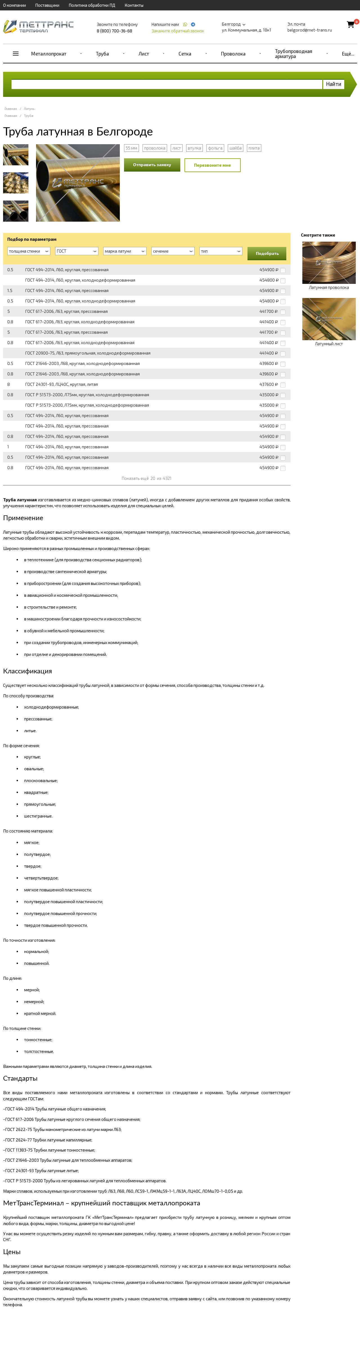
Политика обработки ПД (92, 5)
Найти (333, 84)
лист (176, 147)
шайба (236, 147)
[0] (350, 24)
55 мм (131, 147)
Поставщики (47, 5)
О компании (14, 5)
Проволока (233, 53)
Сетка (185, 53)
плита (254, 147)
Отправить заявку (152, 164)
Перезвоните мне (212, 165)
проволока (154, 147)
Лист (144, 53)
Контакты (134, 5)
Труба (102, 53)
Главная (10, 108)
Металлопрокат (48, 53)
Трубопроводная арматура (293, 53)
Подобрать (267, 253)
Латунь (29, 108)
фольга (215, 147)
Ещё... (348, 53)
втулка (194, 147)
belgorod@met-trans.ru (309, 29)
